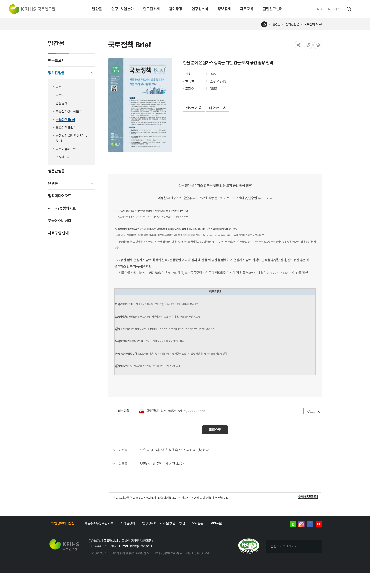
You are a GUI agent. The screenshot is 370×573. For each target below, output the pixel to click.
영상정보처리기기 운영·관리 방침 (163, 523)
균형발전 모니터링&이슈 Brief (71, 138)
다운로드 (215, 108)
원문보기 (192, 108)
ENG (319, 9)
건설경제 (61, 103)
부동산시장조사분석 (69, 111)
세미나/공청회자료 (62, 208)
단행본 (53, 183)
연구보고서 (56, 60)
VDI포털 (216, 523)
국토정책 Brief (313, 24)
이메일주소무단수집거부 (97, 523)
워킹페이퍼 (63, 157)
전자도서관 (333, 9)
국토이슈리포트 (66, 149)
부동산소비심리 (59, 220)
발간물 (97, 9)
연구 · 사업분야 (122, 9)
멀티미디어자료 (59, 195)
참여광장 (175, 9)
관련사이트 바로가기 (284, 546)
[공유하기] (299, 45)
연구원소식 (200, 9)
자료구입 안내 (58, 233)
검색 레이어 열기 (349, 9)
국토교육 (246, 9)
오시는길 (198, 523)
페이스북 (310, 524)
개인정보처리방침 (62, 523)
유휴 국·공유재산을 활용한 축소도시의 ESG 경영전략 (174, 450)
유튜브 (319, 524)
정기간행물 (292, 24)
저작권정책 (128, 523)
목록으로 (215, 430)
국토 (58, 87)
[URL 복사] (308, 45)
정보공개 (224, 9)
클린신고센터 (273, 9)
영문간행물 (56, 171)
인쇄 (317, 45)
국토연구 (61, 95)
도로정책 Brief (65, 128)
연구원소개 (151, 9)
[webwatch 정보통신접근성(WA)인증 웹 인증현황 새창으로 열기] (248, 546)
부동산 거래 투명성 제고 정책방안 (162, 464)
